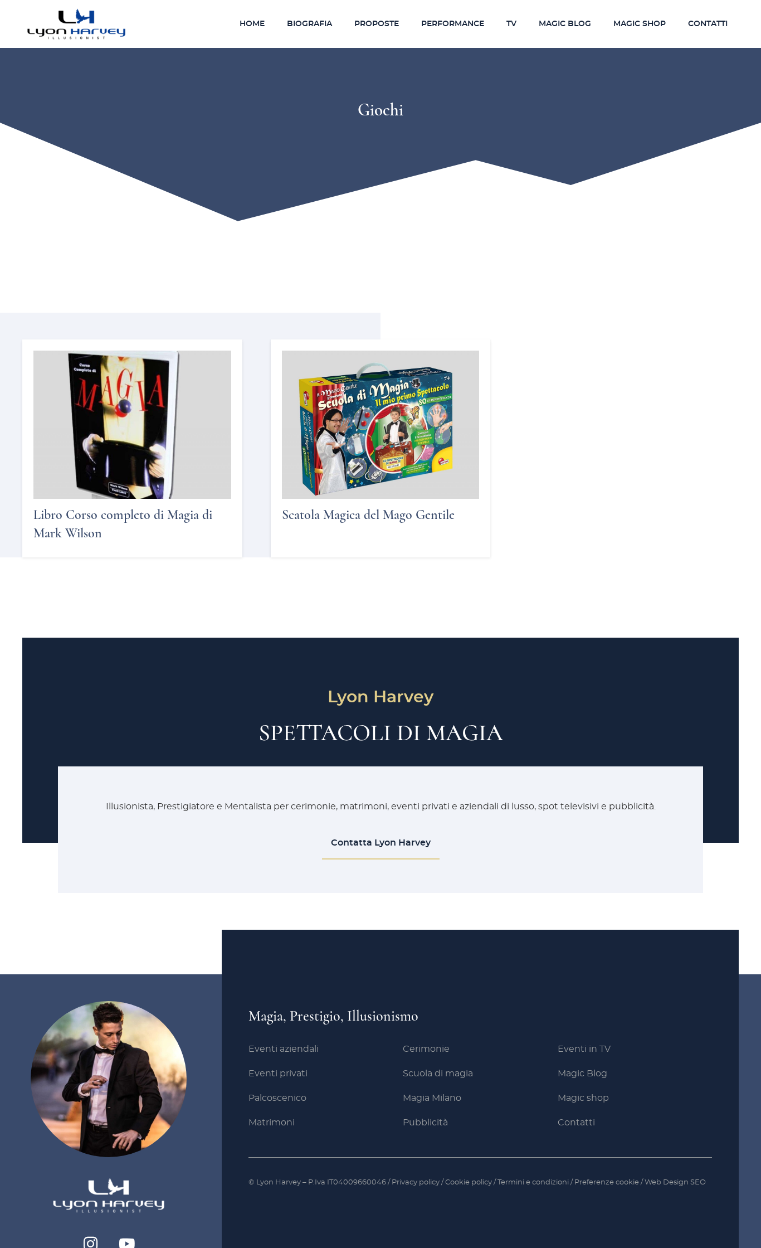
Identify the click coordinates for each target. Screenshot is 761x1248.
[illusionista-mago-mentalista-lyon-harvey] (76, 24)
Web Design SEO (675, 1182)
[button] (403, 24)
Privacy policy (416, 1182)
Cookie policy (468, 1182)
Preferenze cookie (606, 1182)
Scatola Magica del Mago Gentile (368, 515)
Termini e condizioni (533, 1182)
